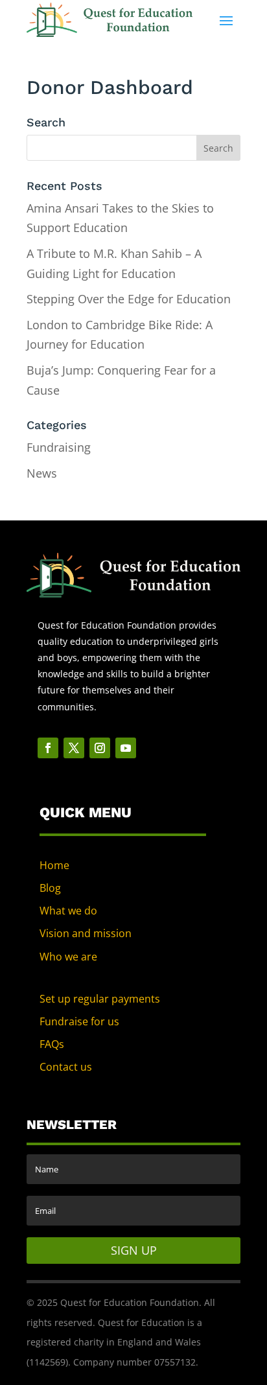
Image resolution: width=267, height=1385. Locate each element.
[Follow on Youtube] (125, 748)
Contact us (66, 1067)
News (42, 473)
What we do (68, 910)
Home (54, 865)
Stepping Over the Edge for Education (129, 299)
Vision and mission (86, 933)
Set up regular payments (100, 999)
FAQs (52, 1044)
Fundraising (59, 447)
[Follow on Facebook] (48, 748)
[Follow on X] (74, 748)
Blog (50, 888)
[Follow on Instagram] (99, 748)
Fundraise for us (79, 1021)
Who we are (68, 956)
